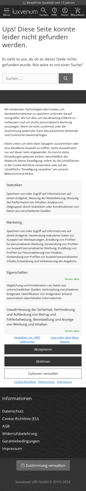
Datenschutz (46, 382)
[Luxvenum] (25, 11)
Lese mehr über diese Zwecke (65, 339)
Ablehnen (43, 361)
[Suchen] (66, 78)
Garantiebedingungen (20, 441)
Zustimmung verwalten (45, 465)
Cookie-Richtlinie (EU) (20, 418)
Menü (6, 15)
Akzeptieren (43, 349)
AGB (6, 426)
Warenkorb (77, 12)
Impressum (64, 382)
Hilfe (54, 15)
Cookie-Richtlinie (25, 382)
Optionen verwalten (43, 373)
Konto (64, 15)
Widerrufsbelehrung (19, 433)
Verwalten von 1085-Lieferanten (27, 339)
